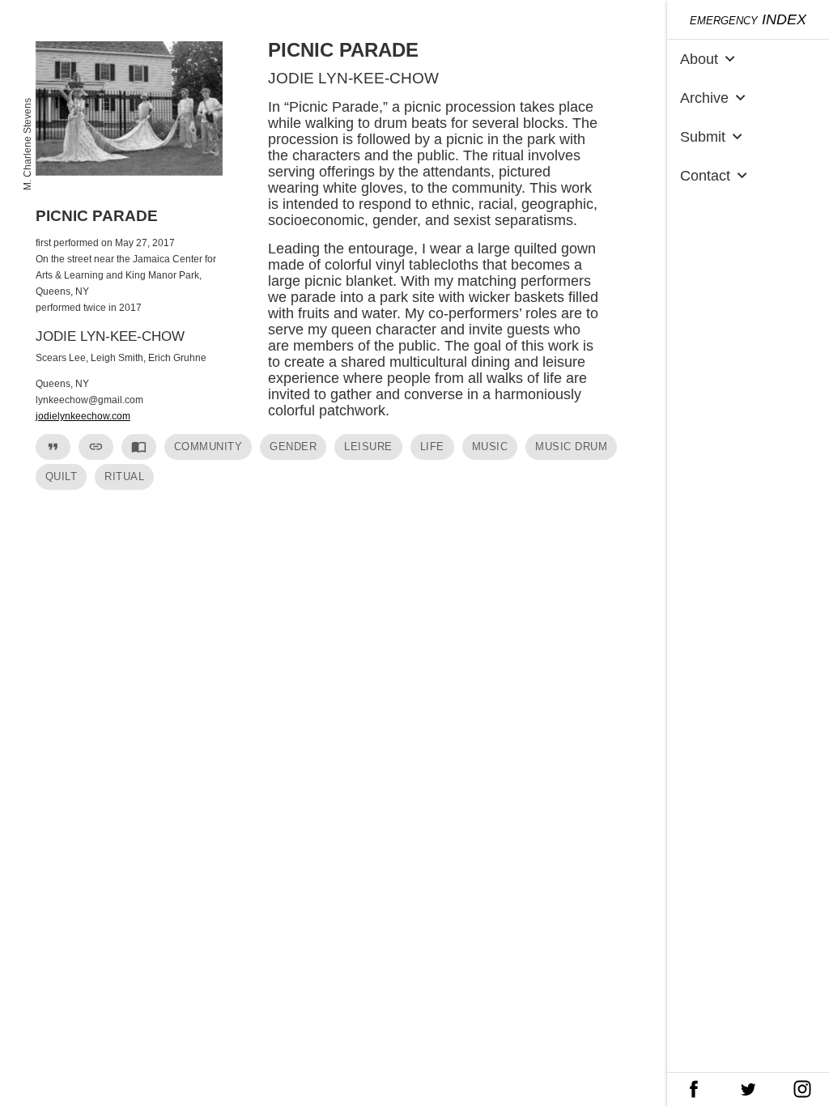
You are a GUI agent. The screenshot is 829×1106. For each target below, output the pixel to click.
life (432, 446)
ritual (124, 476)
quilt (61, 476)
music (490, 446)
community (208, 446)
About (709, 58)
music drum (571, 446)
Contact (715, 175)
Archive (715, 97)
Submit (713, 136)
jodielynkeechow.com (83, 416)
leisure (368, 446)
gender (293, 446)
